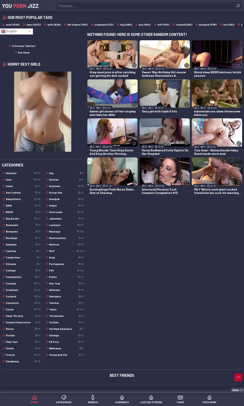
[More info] (134, 65)
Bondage (23, 238)
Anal (23, 179)
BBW (23, 205)
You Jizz (20, 5)
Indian (66, 205)
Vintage (66, 335)
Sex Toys (66, 283)
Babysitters (23, 199)
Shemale (66, 289)
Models (93, 402)
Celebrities (23, 257)
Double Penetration (23, 322)
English (11, 31)
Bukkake (23, 244)
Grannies (66, 186)
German (66, 179)
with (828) (54, 24)
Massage (66, 231)
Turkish (66, 322)
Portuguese (66, 264)
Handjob (66, 199)
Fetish (23, 348)
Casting (23, 251)
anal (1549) (12, 24)
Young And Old (66, 354)
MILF (66, 251)
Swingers (66, 296)
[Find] (238, 6)
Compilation (23, 276)
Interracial (66, 212)
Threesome (66, 315)
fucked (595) (184, 24)
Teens (66, 309)
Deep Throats (23, 315)
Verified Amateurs (66, 328)
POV (66, 270)
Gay (66, 173)
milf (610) (163, 24)
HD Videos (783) (77, 24)
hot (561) (228, 24)
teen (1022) (33, 24)
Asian (23, 186)
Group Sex (66, 192)
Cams (180, 402)
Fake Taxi (23, 341)
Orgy (66, 257)
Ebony (23, 328)
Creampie (23, 289)
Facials (23, 335)
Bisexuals (23, 225)
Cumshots (23, 302)
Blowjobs (23, 231)
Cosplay (23, 283)
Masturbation (66, 238)
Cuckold (23, 296)
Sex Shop (24, 52)
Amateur (23, 173)
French (23, 354)
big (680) (126, 24)
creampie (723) (103, 24)
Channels (122, 402)
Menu (235, 390)
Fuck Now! (209, 402)
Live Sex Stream (151, 402)
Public (66, 276)
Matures (66, 244)
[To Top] (238, 377)
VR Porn (66, 341)
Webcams (66, 348)
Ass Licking (23, 192)
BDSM (23, 212)
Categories (63, 402)
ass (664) (145, 24)
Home (34, 402)
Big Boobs (23, 218)
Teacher (66, 302)
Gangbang (23, 361)
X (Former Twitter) (23, 46)
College (23, 270)
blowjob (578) (208, 24)
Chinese (23, 264)
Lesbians (66, 225)
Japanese (66, 218)
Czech (23, 309)
